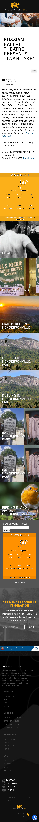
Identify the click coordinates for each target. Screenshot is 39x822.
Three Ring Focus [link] (27, 814)
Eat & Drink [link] (9, 696)
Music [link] (6, 706)
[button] (31, 627)
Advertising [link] (9, 739)
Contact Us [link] (9, 760)
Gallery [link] (7, 764)
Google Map (29, 157)
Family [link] (7, 699)
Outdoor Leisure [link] (11, 721)
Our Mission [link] (9, 745)
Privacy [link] (7, 770)
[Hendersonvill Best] (19, 807)
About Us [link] (8, 742)
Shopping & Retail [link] (12, 724)
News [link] (6, 749)
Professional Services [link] (14, 727)
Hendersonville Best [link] (15, 6)
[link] (11, 780)
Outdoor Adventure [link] (13, 717)
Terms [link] (7, 767)
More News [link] (19, 582)
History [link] (7, 703)
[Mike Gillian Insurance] (19, 648)
